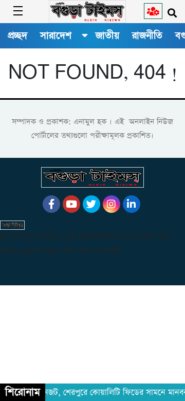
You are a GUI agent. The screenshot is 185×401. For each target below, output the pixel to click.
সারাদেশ (55, 35)
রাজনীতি (147, 35)
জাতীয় (107, 35)
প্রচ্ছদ (17, 35)
